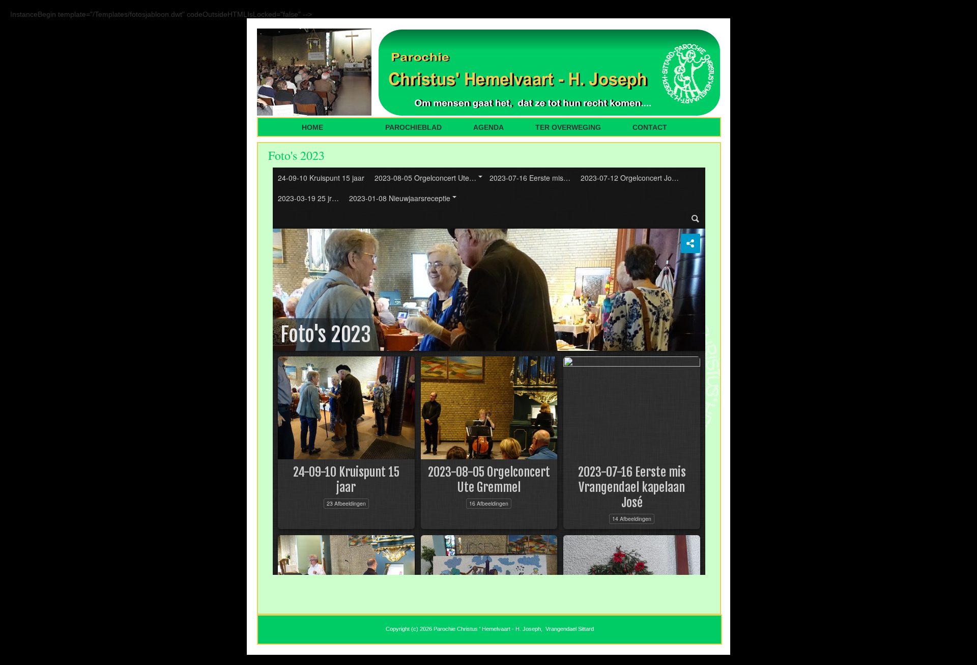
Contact (650, 127)
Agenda (488, 127)
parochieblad (413, 127)
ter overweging (568, 127)
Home (313, 127)
